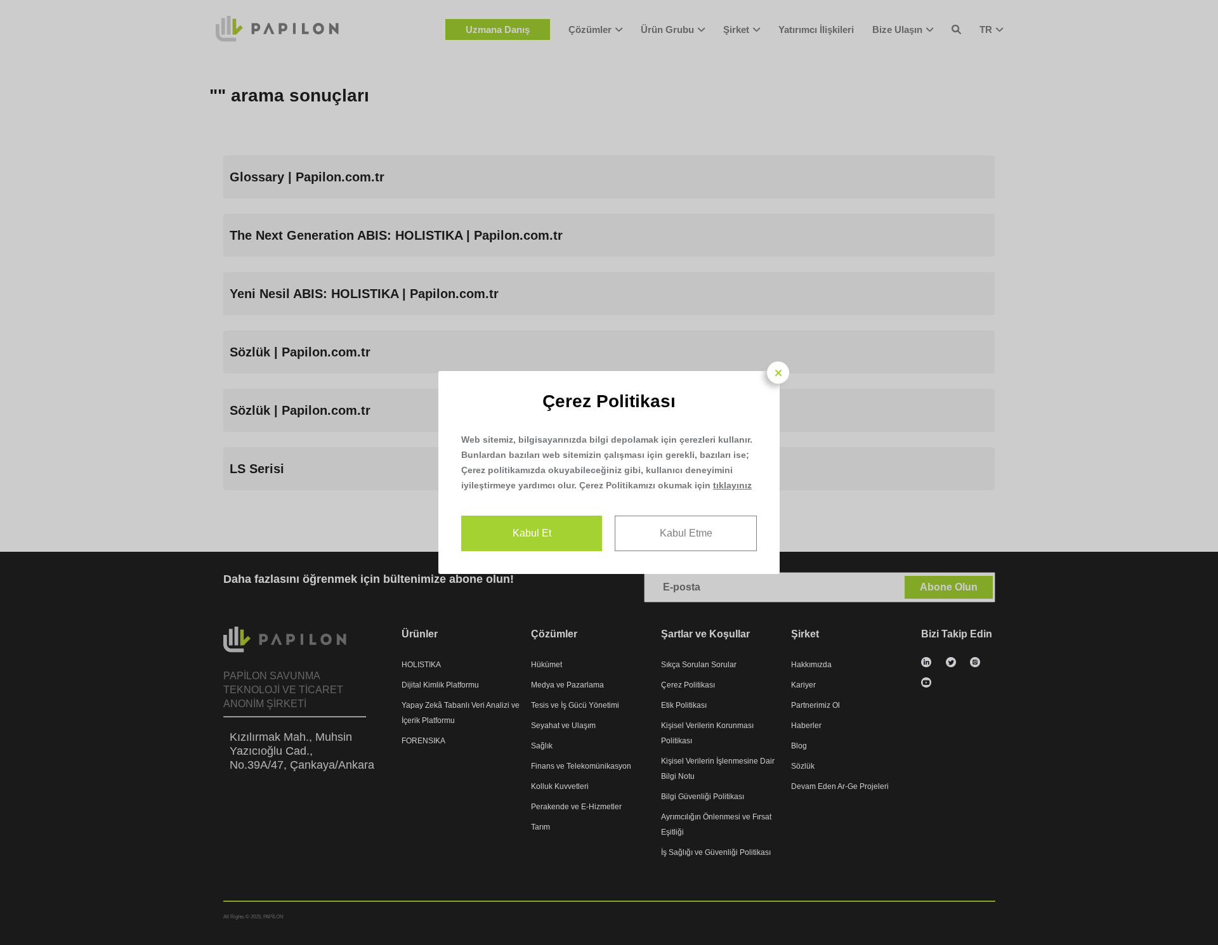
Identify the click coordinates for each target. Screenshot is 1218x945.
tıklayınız (732, 485)
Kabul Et (532, 533)
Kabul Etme (686, 533)
